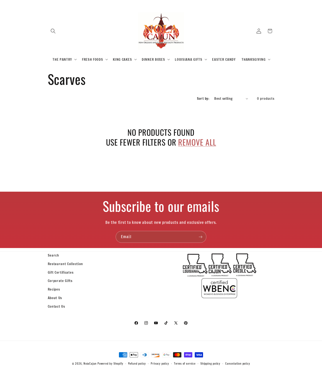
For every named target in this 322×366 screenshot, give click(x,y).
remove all (197, 142)
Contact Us (56, 306)
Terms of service (185, 364)
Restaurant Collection (65, 263)
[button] (53, 31)
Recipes (54, 289)
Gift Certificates (61, 272)
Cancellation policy (237, 364)
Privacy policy (160, 364)
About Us (55, 297)
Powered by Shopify (110, 364)
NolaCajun (90, 364)
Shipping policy (210, 364)
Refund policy (137, 364)
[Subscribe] (200, 237)
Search (53, 255)
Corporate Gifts (60, 280)
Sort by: (203, 98)
